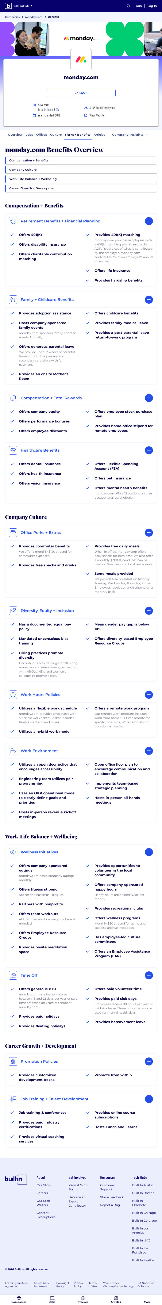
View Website (97, 115)
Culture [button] (56, 135)
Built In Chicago (144, 1213)
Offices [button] (41, 135)
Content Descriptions (46, 1215)
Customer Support (107, 1187)
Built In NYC (141, 1240)
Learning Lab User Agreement (16, 1284)
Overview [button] (15, 135)
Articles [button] (99, 135)
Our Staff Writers (43, 1203)
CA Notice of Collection (146, 1284)
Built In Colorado (144, 1220)
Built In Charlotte (139, 1203)
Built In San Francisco (140, 1250)
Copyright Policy (62, 1284)
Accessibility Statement (41, 1284)
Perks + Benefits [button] (77, 135)
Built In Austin (142, 1185)
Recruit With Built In (78, 1187)
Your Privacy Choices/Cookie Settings (118, 1284)
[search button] (128, 6)
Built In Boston (143, 1193)
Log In (152, 6)
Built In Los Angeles (140, 1230)
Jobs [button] (29, 135)
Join (139, 6)
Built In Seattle (143, 1260)
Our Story (44, 1185)
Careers (42, 1193)
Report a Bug (110, 1205)
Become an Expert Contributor (77, 1201)
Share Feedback (112, 1197)
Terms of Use (93, 1284)
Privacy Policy (78, 1284)
